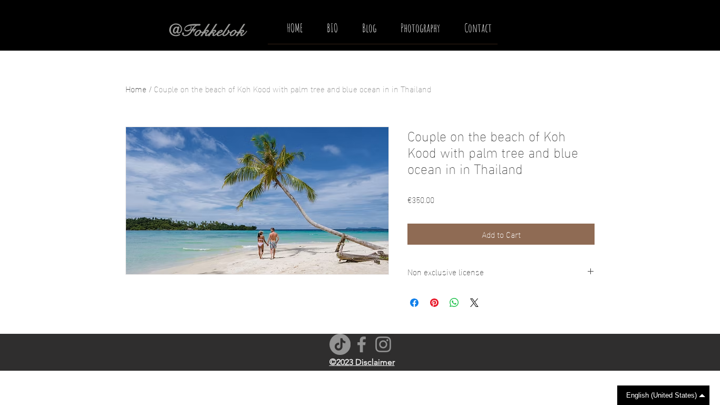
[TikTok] (340, 344)
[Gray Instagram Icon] (383, 344)
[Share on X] (474, 302)
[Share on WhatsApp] (454, 302)
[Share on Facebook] (414, 302)
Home (136, 88)
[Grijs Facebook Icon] (361, 344)
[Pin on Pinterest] (434, 302)
